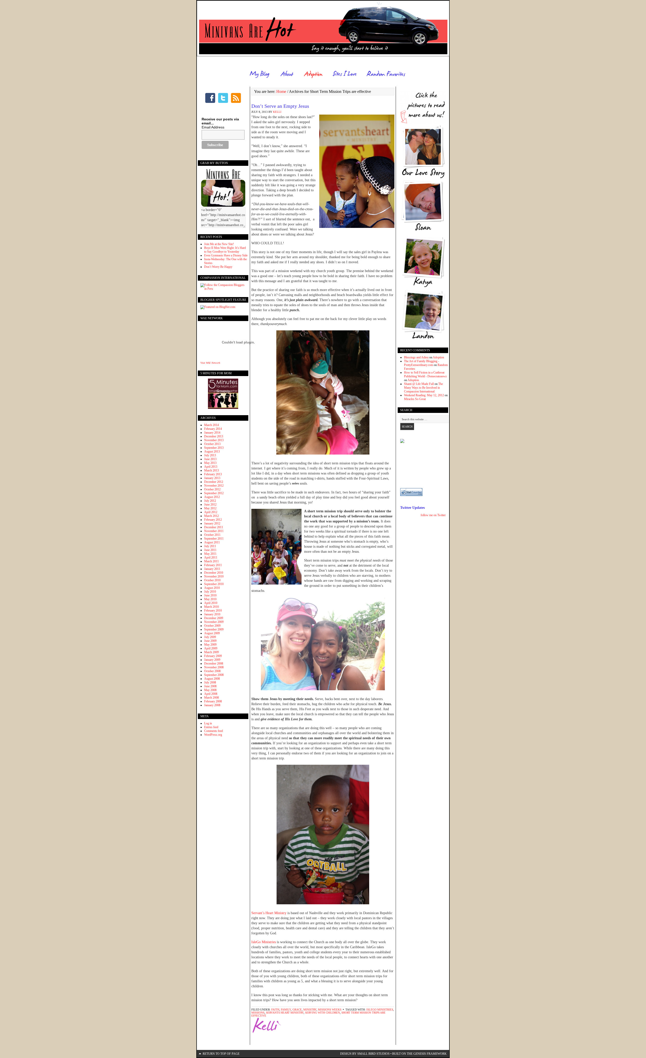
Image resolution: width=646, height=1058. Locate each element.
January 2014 (212, 432)
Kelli (277, 111)
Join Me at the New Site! (219, 244)
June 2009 (210, 641)
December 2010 (213, 572)
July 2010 (210, 591)
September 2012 (214, 493)
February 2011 (213, 565)
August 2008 (212, 678)
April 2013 (210, 466)
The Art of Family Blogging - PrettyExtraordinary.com (421, 363)
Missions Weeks (329, 1009)
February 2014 (213, 429)
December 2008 (213, 663)
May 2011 (210, 554)
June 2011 (210, 550)
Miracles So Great (415, 399)
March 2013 (211, 470)
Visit (210, 362)
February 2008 (213, 701)
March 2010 (211, 607)
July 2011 (210, 546)
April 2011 (210, 557)
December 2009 (213, 618)
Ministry (309, 1009)
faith (275, 1009)
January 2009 (212, 660)
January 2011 (212, 569)
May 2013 (210, 463)
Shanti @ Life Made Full (419, 384)
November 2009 (214, 622)
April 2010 (210, 603)
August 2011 (212, 542)
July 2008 (210, 682)
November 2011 (214, 531)
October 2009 (212, 625)
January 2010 (212, 614)
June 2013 (210, 459)
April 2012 (210, 512)
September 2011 (214, 538)
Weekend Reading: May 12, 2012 (424, 395)
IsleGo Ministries (264, 942)
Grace (297, 1009)
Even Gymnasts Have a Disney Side (226, 255)
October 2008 (212, 671)
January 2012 (212, 523)
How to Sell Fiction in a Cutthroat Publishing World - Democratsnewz (425, 374)
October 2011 (212, 535)
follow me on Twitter (433, 515)
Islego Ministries (379, 1009)
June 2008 (210, 686)
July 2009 (210, 637)
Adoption (438, 357)
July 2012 (210, 500)
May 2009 (210, 644)
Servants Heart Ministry (285, 1012)
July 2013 (210, 455)
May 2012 (210, 508)
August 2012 (212, 497)
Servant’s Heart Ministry (268, 913)
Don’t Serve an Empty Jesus (280, 106)
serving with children (322, 1012)
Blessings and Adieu (416, 357)
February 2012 (213, 519)
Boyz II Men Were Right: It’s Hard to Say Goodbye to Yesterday (225, 249)
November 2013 (214, 440)
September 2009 (214, 629)
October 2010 (212, 580)
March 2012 (211, 516)
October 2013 (212, 444)
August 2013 (212, 451)
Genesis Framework (430, 1053)
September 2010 (214, 584)
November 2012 (214, 485)
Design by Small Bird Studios (365, 1053)
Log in (208, 723)
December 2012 (213, 482)
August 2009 (212, 633)
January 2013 (212, 478)
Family (286, 1009)
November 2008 (214, 667)
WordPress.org (213, 734)
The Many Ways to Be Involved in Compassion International (423, 387)
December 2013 (213, 436)
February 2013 (213, 474)
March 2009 (211, 652)
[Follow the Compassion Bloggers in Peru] (223, 288)
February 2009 (213, 656)
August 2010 (212, 588)
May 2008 (210, 690)
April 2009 (210, 648)
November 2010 (214, 576)
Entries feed (211, 727)
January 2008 (212, 705)
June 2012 (210, 504)
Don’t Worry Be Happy (218, 267)
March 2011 (211, 561)
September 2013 (214, 447)
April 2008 (210, 694)
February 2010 (213, 610)
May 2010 (210, 599)
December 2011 (213, 527)
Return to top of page (221, 1053)
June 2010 (210, 595)
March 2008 (211, 697)
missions (257, 1012)
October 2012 (212, 489)
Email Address (213, 127)
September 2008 (214, 675)
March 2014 (211, 425)
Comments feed (213, 731)
